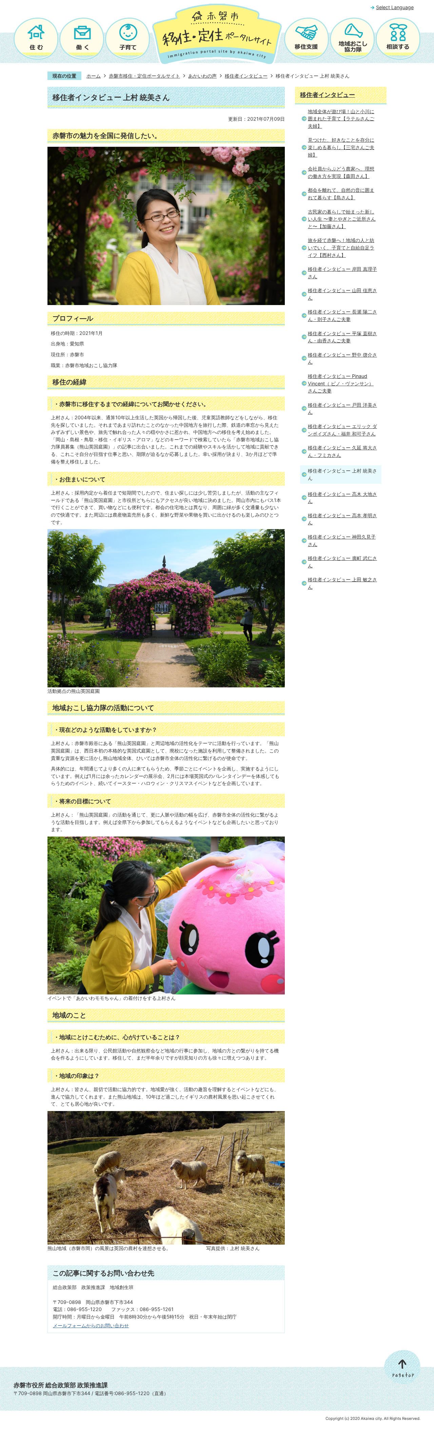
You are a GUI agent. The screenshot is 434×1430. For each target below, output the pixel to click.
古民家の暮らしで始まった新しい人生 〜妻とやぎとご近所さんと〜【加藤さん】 (342, 219)
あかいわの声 (202, 76)
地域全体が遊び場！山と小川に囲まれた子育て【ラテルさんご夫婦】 (341, 118)
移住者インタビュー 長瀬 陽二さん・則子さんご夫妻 (342, 315)
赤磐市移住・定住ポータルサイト (144, 76)
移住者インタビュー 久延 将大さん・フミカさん (342, 451)
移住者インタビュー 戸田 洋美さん (342, 408)
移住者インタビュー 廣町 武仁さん (342, 561)
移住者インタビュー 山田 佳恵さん (342, 294)
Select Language (395, 7)
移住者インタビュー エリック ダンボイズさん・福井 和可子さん (342, 430)
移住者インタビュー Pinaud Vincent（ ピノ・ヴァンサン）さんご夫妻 (341, 383)
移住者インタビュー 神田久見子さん (342, 540)
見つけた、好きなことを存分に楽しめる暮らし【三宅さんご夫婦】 (341, 147)
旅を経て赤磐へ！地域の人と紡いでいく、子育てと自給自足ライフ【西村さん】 (341, 247)
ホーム (93, 76)
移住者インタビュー (246, 76)
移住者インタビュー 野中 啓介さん (342, 358)
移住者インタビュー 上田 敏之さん (342, 583)
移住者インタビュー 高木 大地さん (342, 497)
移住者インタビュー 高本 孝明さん (342, 519)
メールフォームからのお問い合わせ (91, 1325)
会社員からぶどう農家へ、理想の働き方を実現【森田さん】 (341, 172)
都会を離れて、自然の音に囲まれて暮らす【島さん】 (341, 193)
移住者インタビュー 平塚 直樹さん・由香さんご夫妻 (342, 337)
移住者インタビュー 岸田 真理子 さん (342, 272)
